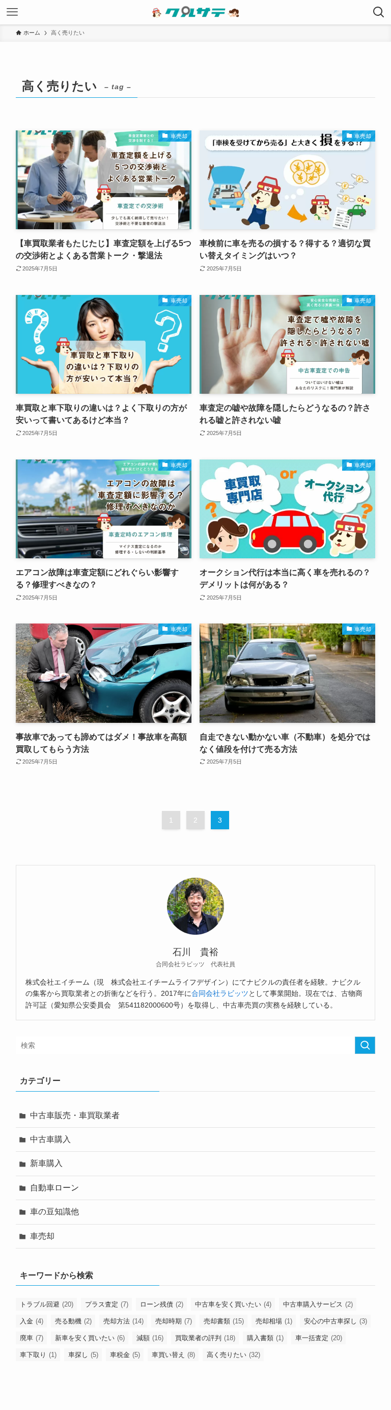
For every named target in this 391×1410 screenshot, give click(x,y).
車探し (83, 1355)
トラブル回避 (46, 1304)
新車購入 (46, 1163)
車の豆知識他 (54, 1211)
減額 (149, 1338)
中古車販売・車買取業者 (75, 1115)
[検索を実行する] (365, 1045)
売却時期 (173, 1321)
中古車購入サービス (318, 1304)
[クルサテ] (196, 12)
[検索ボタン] (379, 12)
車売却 (42, 1236)
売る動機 (73, 1321)
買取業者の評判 (205, 1338)
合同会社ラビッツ (219, 993)
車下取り (38, 1355)
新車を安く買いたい (90, 1338)
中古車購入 (50, 1139)
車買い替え (173, 1355)
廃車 (31, 1338)
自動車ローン (54, 1187)
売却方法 (123, 1321)
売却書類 (224, 1321)
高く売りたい (233, 1355)
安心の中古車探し (335, 1321)
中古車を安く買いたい (233, 1304)
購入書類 (265, 1338)
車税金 (125, 1355)
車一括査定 (318, 1338)
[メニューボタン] (12, 12)
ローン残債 (161, 1304)
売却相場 (274, 1321)
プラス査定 (106, 1304)
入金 (31, 1321)
